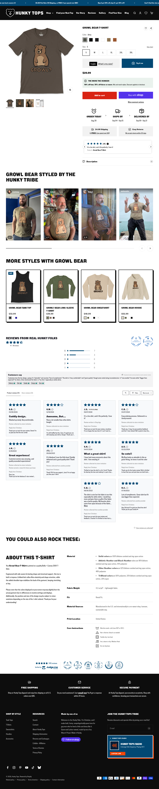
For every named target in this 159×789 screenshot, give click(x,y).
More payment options (136, 102)
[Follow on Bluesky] (39, 767)
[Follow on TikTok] (33, 767)
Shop (48, 13)
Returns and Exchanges (41, 739)
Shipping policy (45, 780)
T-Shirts (8, 725)
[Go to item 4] (10, 103)
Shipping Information (40, 734)
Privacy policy (21, 780)
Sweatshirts (10, 729)
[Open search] (126, 393)
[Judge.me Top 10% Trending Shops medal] (119, 665)
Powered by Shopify (26, 776)
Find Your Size (115, 13)
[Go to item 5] (20, 103)
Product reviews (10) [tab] (13, 393)
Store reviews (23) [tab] (27, 393)
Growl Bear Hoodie (131, 308)
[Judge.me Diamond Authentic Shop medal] (68, 665)
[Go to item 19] (40, 103)
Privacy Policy (37, 752)
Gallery (102, 13)
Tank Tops (9, 720)
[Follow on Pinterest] (20, 767)
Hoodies (9, 734)
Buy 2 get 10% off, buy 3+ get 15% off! (94, 3)
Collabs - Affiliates (39, 743)
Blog (127, 13)
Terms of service (33, 780)
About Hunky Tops (39, 729)
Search (35, 720)
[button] (120, 146)
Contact (35, 725)
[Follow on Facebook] (7, 767)
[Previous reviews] (84, 146)
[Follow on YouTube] (26, 767)
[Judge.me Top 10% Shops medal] (109, 665)
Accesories (9, 739)
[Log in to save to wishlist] (146, 28)
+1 (98, 317)
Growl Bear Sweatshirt (96, 308)
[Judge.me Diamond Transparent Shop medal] (78, 665)
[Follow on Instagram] (14, 767)
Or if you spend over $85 (99, 133)
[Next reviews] (151, 146)
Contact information (58, 780)
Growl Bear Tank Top (20, 308)
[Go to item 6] (30, 103)
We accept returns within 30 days (135, 133)
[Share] (151, 28)
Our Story (80, 13)
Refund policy (10, 780)
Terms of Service (38, 748)
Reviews (92, 13)
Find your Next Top (64, 13)
